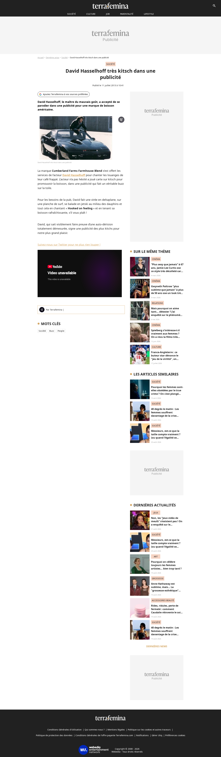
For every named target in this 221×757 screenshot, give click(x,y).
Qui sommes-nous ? (94, 729)
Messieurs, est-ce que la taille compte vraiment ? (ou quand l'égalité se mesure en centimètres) (165, 436)
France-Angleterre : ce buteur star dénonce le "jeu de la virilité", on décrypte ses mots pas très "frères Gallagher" (167, 359)
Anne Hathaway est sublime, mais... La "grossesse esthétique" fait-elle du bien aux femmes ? (165, 590)
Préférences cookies (175, 735)
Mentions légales (116, 729)
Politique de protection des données (54, 735)
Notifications (142, 735)
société (71, 13)
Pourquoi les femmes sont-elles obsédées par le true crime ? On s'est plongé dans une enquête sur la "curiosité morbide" (167, 393)
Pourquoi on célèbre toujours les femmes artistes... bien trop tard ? (166, 565)
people (61, 330)
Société (64, 57)
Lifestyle (149, 13)
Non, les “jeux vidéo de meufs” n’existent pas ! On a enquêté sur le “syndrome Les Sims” (166, 523)
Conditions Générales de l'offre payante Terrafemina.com (104, 735)
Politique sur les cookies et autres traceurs (149, 729)
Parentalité (126, 13)
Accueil (41, 57)
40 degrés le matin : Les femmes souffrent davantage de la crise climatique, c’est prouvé (165, 414)
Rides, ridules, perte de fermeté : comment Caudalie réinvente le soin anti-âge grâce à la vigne (166, 610)
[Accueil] (110, 6)
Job (108, 13)
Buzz (51, 330)
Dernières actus (52, 57)
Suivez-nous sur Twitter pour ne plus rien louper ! (69, 244)
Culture (90, 13)
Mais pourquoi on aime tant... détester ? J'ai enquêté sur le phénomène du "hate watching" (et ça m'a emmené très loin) (167, 315)
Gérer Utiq (157, 735)
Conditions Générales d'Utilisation (64, 729)
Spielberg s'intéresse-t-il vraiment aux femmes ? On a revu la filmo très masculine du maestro (165, 335)
